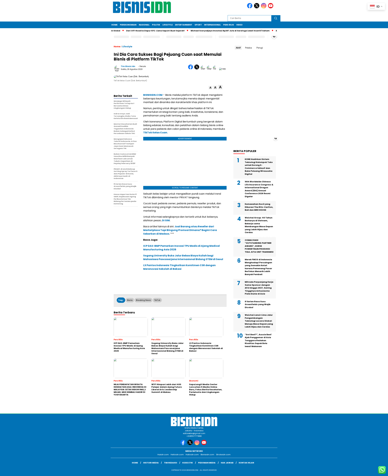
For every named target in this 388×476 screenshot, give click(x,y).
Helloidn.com (177, 454)
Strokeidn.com (223, 454)
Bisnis (130, 300)
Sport (198, 24)
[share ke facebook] (191, 69)
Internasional (212, 24)
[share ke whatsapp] (204, 69)
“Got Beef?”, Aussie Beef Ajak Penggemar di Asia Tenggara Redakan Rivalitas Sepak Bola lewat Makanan (258, 340)
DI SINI (166, 220)
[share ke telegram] (210, 69)
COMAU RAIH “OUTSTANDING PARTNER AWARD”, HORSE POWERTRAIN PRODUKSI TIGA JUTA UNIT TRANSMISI (259, 246)
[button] (210, 87)
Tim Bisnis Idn (128, 66)
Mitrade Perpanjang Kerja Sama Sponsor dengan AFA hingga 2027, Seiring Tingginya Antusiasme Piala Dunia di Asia (259, 288)
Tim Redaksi (170, 462)
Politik (156, 24)
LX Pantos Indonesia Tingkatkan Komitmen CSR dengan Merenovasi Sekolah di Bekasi (179, 267)
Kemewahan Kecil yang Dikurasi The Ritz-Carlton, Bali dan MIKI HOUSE (259, 207)
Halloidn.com (192, 454)
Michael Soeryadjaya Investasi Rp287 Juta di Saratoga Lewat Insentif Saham (221, 30)
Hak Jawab (227, 462)
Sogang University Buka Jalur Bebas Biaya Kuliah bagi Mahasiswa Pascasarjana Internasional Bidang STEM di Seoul (183, 257)
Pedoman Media (207, 462)
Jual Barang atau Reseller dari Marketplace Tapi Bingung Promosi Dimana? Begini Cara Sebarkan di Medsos (180, 230)
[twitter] (257, 8)
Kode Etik (187, 462)
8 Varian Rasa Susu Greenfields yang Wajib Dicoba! (258, 304)
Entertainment (183, 24)
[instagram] (264, 8)
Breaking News (143, 300)
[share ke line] (216, 69)
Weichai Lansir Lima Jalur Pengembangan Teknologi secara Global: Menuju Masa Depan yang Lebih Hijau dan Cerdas (259, 321)
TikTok (157, 300)
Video (239, 24)
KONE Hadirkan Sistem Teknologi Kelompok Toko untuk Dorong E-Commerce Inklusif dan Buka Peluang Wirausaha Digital (259, 166)
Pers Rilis (228, 24)
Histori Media (151, 462)
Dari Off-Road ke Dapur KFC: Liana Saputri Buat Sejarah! (146, 30)
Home (114, 24)
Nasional (144, 24)
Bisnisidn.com (207, 454)
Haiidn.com (163, 454)
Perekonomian (128, 24)
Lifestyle (167, 24)
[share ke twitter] (197, 69)
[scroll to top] (374, 471)
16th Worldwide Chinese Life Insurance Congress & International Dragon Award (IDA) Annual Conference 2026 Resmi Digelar (259, 189)
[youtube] (271, 8)
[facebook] (250, 8)
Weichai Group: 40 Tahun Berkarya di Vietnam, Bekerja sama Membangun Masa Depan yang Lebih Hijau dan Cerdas (259, 225)
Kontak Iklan (246, 462)
